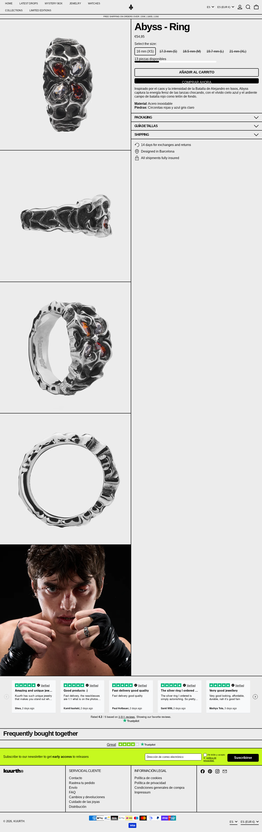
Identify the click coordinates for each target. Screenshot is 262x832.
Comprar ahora (196, 82)
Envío (73, 787)
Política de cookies (148, 778)
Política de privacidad (150, 783)
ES (209, 7)
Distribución (77, 806)
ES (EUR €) (224, 7)
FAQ (72, 792)
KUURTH (19, 821)
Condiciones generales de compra (159, 787)
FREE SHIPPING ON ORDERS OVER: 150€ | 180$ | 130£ (131, 16)
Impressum (142, 792)
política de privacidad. (209, 759)
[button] (248, 7)
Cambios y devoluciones (87, 797)
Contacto (75, 778)
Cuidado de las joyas (84, 802)
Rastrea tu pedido (82, 783)
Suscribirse (243, 757)
